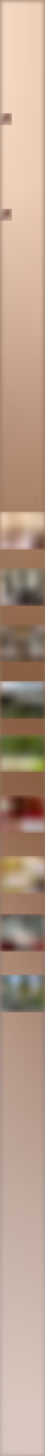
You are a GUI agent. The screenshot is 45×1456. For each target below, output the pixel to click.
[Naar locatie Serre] (22, 644)
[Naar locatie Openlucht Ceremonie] (22, 753)
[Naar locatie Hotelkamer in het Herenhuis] (22, 814)
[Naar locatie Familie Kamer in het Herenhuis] (22, 933)
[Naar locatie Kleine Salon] (22, 587)
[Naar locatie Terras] (22, 700)
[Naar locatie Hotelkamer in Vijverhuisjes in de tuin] (22, 875)
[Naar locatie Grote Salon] (22, 531)
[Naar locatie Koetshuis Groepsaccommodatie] (22, 994)
